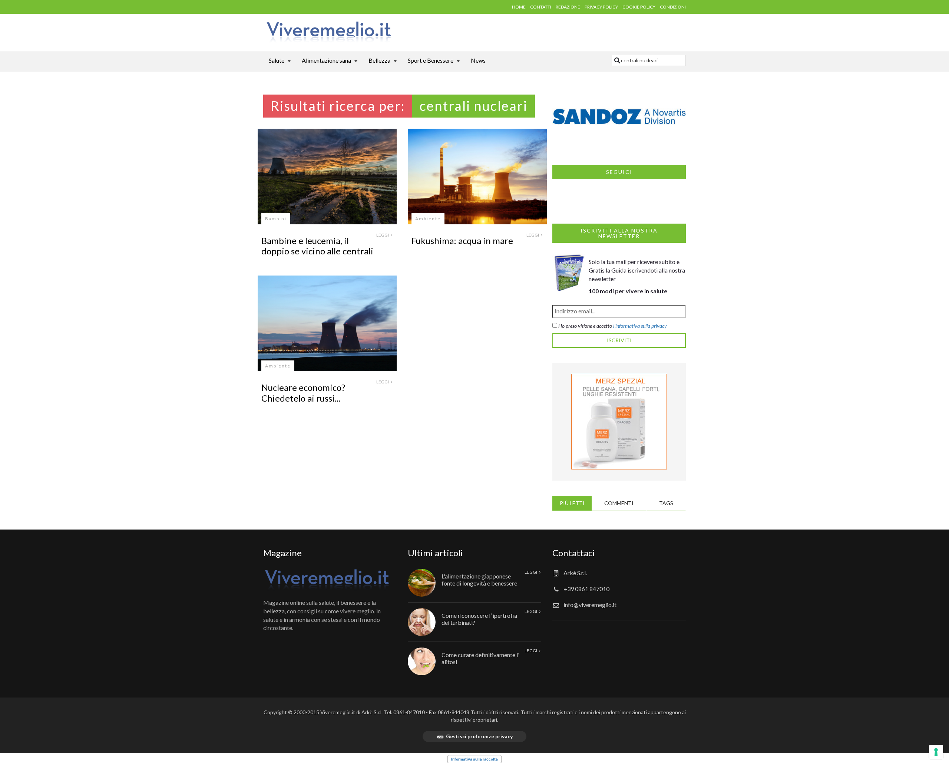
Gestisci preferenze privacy (479, 736)
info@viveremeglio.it (589, 604)
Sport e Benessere (430, 60)
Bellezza (379, 60)
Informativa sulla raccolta (474, 759)
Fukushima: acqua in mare (462, 240)
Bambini (276, 218)
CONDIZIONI (673, 7)
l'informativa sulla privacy (640, 326)
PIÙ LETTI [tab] (572, 503)
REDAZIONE (568, 7)
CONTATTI (540, 7)
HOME (519, 7)
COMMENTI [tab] (619, 503)
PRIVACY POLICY (601, 7)
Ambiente (428, 218)
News (478, 60)
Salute (276, 60)
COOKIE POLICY (638, 7)
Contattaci (573, 552)
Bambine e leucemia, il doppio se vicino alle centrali (317, 246)
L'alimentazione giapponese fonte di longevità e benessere (479, 580)
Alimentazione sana (326, 60)
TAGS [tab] (666, 503)
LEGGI (383, 235)
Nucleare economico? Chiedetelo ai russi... (303, 392)
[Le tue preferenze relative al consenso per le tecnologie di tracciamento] (936, 752)
